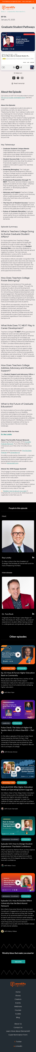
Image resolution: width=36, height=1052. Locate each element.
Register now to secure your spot (14, 491)
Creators (18, 999)
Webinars (18, 1006)
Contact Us (18, 1027)
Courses (18, 1010)
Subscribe (18, 962)
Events (18, 1003)
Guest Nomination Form (18, 1035)
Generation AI (15, 452)
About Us (18, 1024)
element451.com (12, 463)
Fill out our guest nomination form (13, 97)
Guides (18, 1014)
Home (18, 992)
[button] (33, 8)
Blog (18, 1017)
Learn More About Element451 (18, 1031)
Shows (18, 996)
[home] (8, 8)
